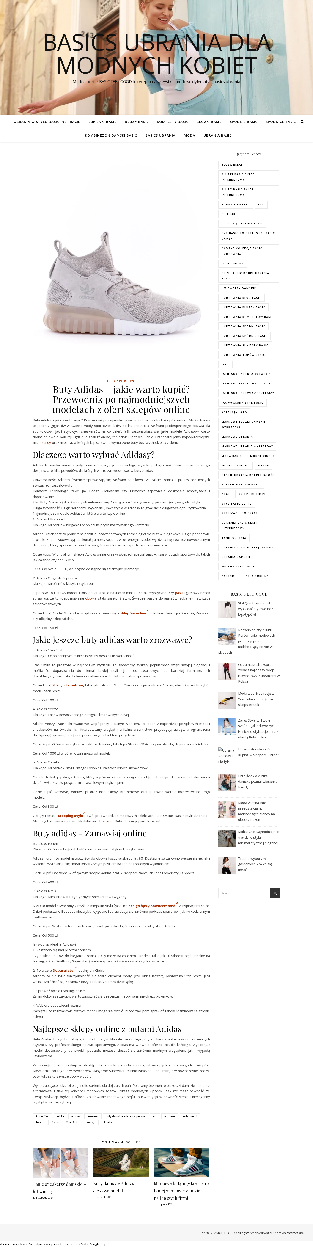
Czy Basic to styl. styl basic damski (248, 236)
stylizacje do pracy (240, 513)
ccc (155, 1116)
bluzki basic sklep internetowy (238, 177)
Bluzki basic (209, 121)
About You (42, 1116)
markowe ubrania (237, 436)
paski (179, 592)
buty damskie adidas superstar (126, 1116)
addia (60, 1116)
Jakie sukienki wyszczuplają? (248, 393)
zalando (106, 1122)
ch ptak (229, 214)
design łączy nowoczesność (152, 905)
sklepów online (133, 613)
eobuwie (170, 1116)
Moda (189, 135)
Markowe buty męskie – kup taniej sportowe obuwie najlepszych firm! (181, 1191)
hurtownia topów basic (243, 355)
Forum (40, 1122)
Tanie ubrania (234, 537)
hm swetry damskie (239, 288)
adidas (75, 1116)
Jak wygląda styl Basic (243, 402)
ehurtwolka (233, 263)
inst (225, 364)
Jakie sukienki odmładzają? (246, 383)
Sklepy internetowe (67, 685)
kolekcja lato (234, 412)
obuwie (91, 598)
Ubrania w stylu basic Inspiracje (47, 121)
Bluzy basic (137, 121)
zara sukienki (257, 576)
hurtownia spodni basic (243, 326)
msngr (263, 465)
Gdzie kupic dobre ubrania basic (245, 275)
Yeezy (90, 1122)
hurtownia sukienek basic (245, 345)
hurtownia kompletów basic (248, 316)
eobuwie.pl (190, 1116)
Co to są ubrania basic (242, 223)
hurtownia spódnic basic (244, 335)
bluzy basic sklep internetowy (238, 192)
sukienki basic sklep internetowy (240, 525)
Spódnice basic (281, 121)
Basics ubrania (160, 135)
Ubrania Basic (217, 135)
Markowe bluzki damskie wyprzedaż (244, 424)
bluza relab (232, 164)
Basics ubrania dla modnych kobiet (156, 53)
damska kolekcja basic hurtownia (242, 251)
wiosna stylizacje (238, 566)
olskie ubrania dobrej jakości (249, 475)
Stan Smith (73, 1122)
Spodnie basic (244, 121)
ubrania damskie (236, 557)
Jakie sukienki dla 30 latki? (246, 374)
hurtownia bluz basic (241, 297)
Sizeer (55, 1122)
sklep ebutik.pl (252, 494)
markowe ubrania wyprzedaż (247, 446)
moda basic (232, 456)
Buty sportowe (121, 381)
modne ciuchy (262, 456)
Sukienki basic (102, 121)
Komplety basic (172, 121)
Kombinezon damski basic (111, 135)
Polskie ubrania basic (241, 484)
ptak (226, 494)
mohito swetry (235, 465)
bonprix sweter (236, 204)
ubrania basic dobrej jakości (248, 547)
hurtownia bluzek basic (243, 307)
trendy (46, 442)
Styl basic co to (237, 503)
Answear (93, 1116)
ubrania (103, 821)
